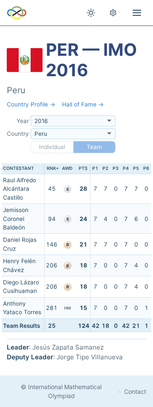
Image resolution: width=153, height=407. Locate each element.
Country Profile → (31, 104)
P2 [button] (105, 168)
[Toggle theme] (91, 12)
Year (23, 121)
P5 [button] (136, 168)
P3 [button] (116, 168)
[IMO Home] (17, 13)
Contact (135, 391)
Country (18, 133)
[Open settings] (113, 12)
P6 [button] (146, 168)
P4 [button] (126, 168)
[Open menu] (137, 12)
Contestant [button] (18, 168)
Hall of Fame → (83, 104)
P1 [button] (95, 168)
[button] (51, 168)
